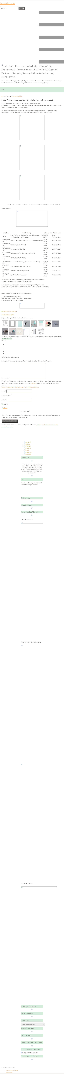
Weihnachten (57, 336)
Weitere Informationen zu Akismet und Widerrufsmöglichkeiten (20, 387)
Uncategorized (18, 336)
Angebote (32, 336)
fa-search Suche (7, 3)
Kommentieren (7, 338)
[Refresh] (4, 408)
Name (4, 391)
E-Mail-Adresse (6, 395)
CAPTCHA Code (24, 411)
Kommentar (6, 378)
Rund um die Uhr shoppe (9, 311)
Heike (5, 336)
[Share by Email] (5, 351)
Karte (45, 336)
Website (4, 400)
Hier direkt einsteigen (8, 314)
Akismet (34, 383)
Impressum (9, 1072)
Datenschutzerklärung (12, 1070)
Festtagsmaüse (39, 336)
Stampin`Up (50, 336)
